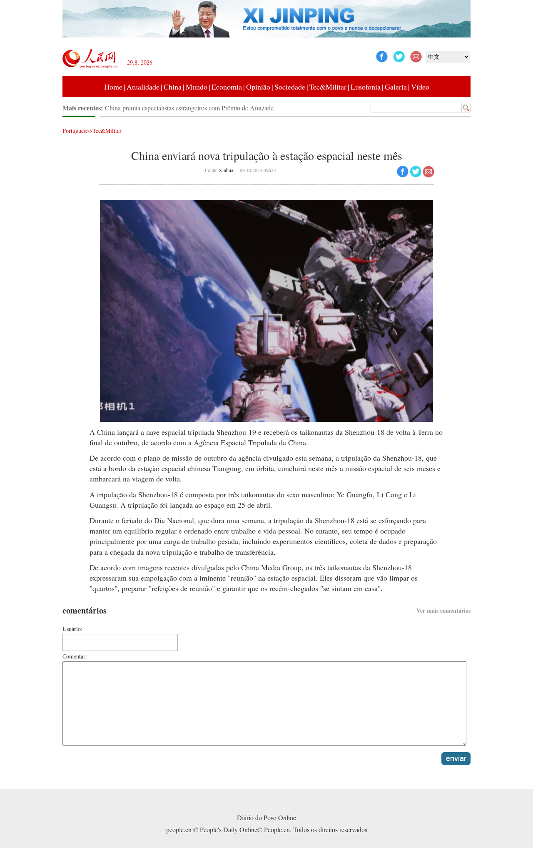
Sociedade (289, 87)
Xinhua (226, 170)
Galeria (396, 87)
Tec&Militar (327, 87)
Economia (227, 87)
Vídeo (420, 87)
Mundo (196, 87)
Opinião (258, 87)
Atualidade (143, 87)
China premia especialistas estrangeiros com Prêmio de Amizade (189, 107)
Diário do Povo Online (266, 817)
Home (113, 87)
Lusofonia (366, 87)
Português (74, 131)
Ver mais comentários (443, 610)
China (173, 87)
